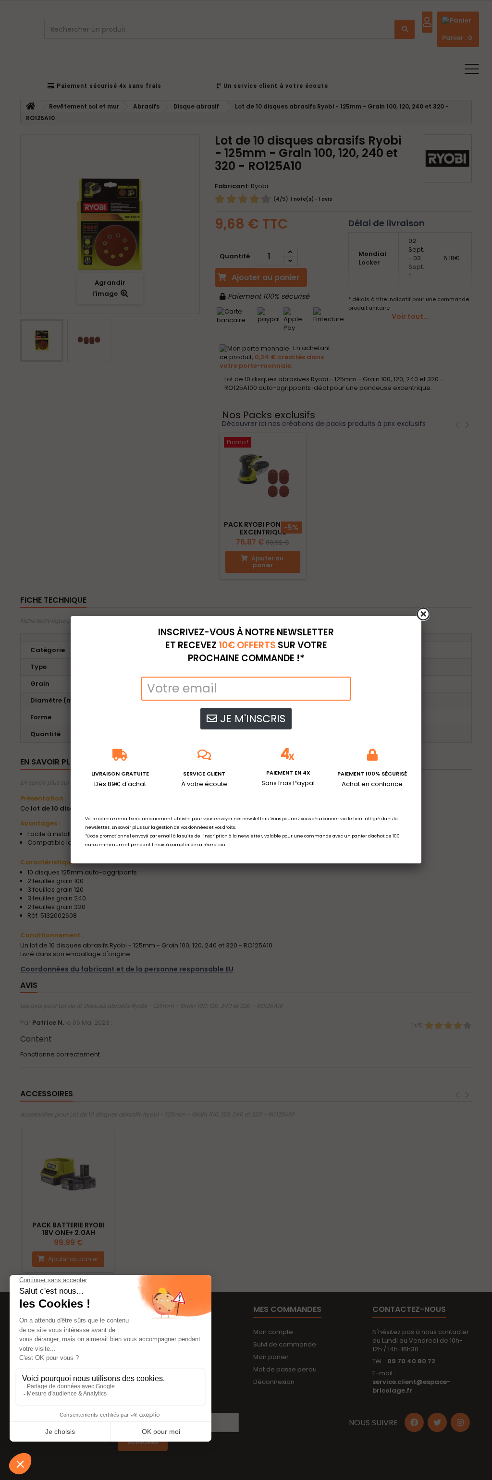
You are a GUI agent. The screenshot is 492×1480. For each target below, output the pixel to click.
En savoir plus (126, 827)
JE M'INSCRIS (251, 718)
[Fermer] (423, 614)
